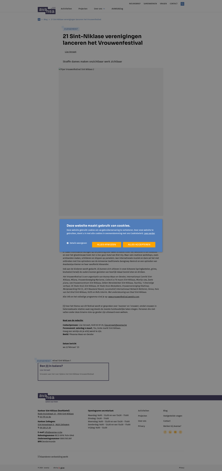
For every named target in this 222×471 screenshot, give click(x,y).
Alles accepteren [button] (139, 244)
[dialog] (111, 235)
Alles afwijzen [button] (106, 244)
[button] (77, 243)
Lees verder (149, 233)
